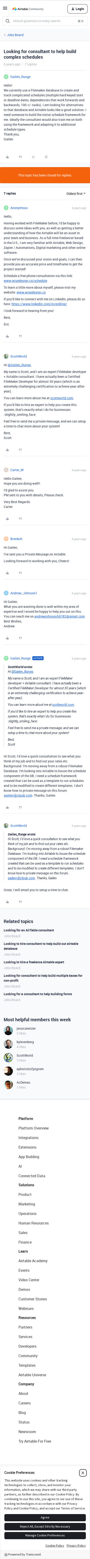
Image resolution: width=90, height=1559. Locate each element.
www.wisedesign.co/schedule (25, 280)
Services (25, 1336)
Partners (25, 1327)
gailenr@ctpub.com (18, 795)
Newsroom (27, 1431)
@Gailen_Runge (19, 365)
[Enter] (7, 21)
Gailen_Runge (20, 76)
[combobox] (45, 21)
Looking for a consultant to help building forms (38, 994)
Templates (27, 1365)
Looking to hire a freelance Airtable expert (34, 962)
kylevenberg (25, 1042)
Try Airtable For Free (34, 1441)
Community (28, 1355)
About (23, 1393)
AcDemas (23, 1082)
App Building (28, 1156)
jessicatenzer (26, 1028)
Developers (27, 1346)
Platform (25, 1118)
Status (24, 1422)
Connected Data (31, 1175)
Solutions (26, 1184)
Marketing (26, 1204)
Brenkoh (16, 539)
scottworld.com (61, 398)
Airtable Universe (32, 1374)
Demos (24, 1289)
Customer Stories (32, 1299)
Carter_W (17, 470)
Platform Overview (33, 1128)
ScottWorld (18, 356)
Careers (24, 1403)
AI (20, 1166)
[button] (5, 9)
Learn (23, 1251)
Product (25, 1194)
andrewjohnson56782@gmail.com (59, 616)
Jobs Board (15, 35)
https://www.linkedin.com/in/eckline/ (39, 304)
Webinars (26, 1308)
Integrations (28, 1137)
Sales (22, 1232)
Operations (27, 1213)
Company (26, 1384)
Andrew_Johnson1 (23, 593)
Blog (22, 1412)
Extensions (27, 1147)
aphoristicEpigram (30, 1069)
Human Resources (33, 1223)
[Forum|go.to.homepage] (28, 9)
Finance (25, 1242)
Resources (27, 1317)
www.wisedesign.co (31, 292)
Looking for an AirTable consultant (29, 930)
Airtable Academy (33, 1260)
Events (24, 1270)
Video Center (28, 1279)
